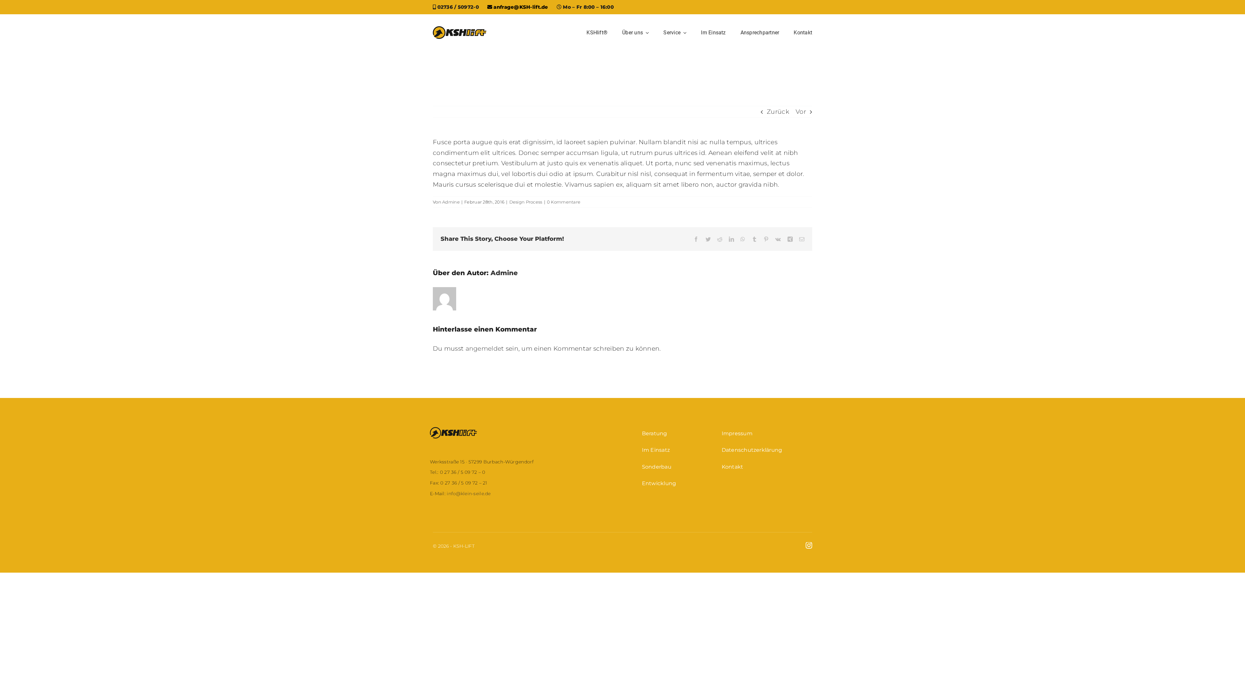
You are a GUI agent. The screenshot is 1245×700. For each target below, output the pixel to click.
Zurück (778, 111)
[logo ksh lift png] (459, 29)
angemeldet (485, 348)
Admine (451, 201)
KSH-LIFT (464, 546)
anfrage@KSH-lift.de (520, 7)
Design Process (525, 201)
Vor (801, 111)
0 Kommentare (563, 201)
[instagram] (809, 545)
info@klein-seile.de (468, 493)
